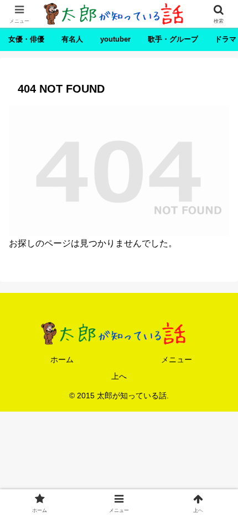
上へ (119, 376)
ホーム (62, 359)
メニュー (176, 359)
